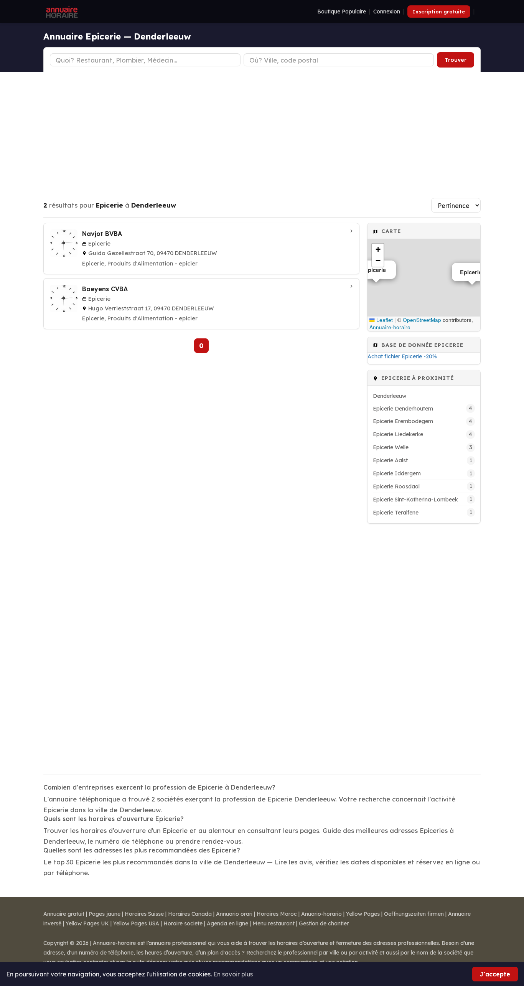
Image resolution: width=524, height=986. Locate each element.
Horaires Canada (190, 913)
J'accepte (495, 974)
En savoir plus (233, 974)
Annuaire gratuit (63, 913)
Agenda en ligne (227, 923)
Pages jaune (104, 913)
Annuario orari (234, 913)
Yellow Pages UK (87, 923)
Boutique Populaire (341, 11)
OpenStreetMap (422, 319)
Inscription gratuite (439, 11)
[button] (378, 249)
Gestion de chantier (324, 923)
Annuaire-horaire (389, 327)
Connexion (386, 11)
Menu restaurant (273, 923)
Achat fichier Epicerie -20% (402, 356)
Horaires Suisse (144, 913)
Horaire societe (183, 923)
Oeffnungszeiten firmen (414, 913)
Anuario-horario (321, 913)
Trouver (455, 59)
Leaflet (384, 319)
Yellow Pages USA (136, 923)
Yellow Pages (363, 913)
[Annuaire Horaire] (61, 11)
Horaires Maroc (277, 913)
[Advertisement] (262, 129)
